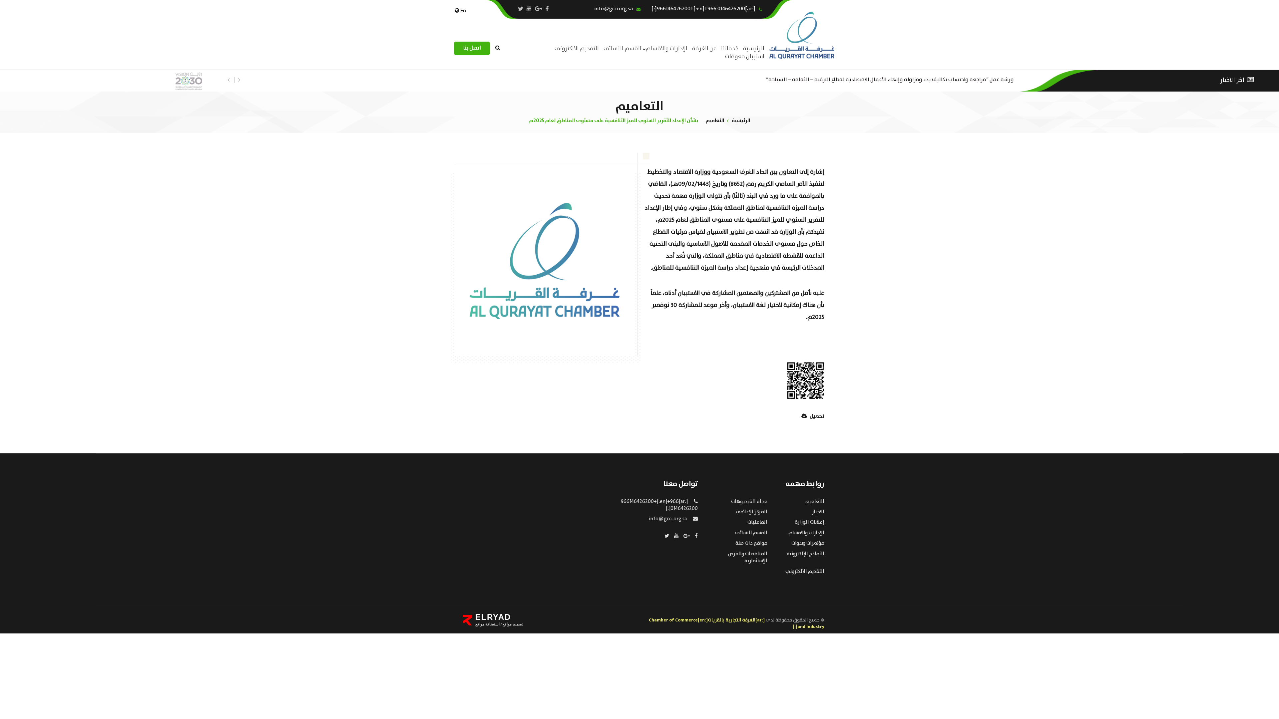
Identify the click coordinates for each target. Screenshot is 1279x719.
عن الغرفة (704, 48)
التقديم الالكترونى (577, 48)
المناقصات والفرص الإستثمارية (747, 557)
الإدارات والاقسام (666, 48)
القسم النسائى (622, 48)
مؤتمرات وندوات (807, 543)
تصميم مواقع (512, 624)
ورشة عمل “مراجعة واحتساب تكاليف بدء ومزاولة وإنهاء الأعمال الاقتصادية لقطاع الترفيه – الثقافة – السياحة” (890, 79)
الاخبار (818, 512)
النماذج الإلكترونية (805, 554)
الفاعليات (757, 522)
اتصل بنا (472, 48)
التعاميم (715, 120)
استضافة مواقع (487, 624)
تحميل (816, 416)
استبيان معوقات (744, 56)
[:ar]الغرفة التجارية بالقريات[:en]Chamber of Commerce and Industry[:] (736, 623)
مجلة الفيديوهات (749, 502)
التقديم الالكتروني (804, 572)
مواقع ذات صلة (751, 543)
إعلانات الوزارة (809, 522)
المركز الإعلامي (751, 512)
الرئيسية (741, 120)
